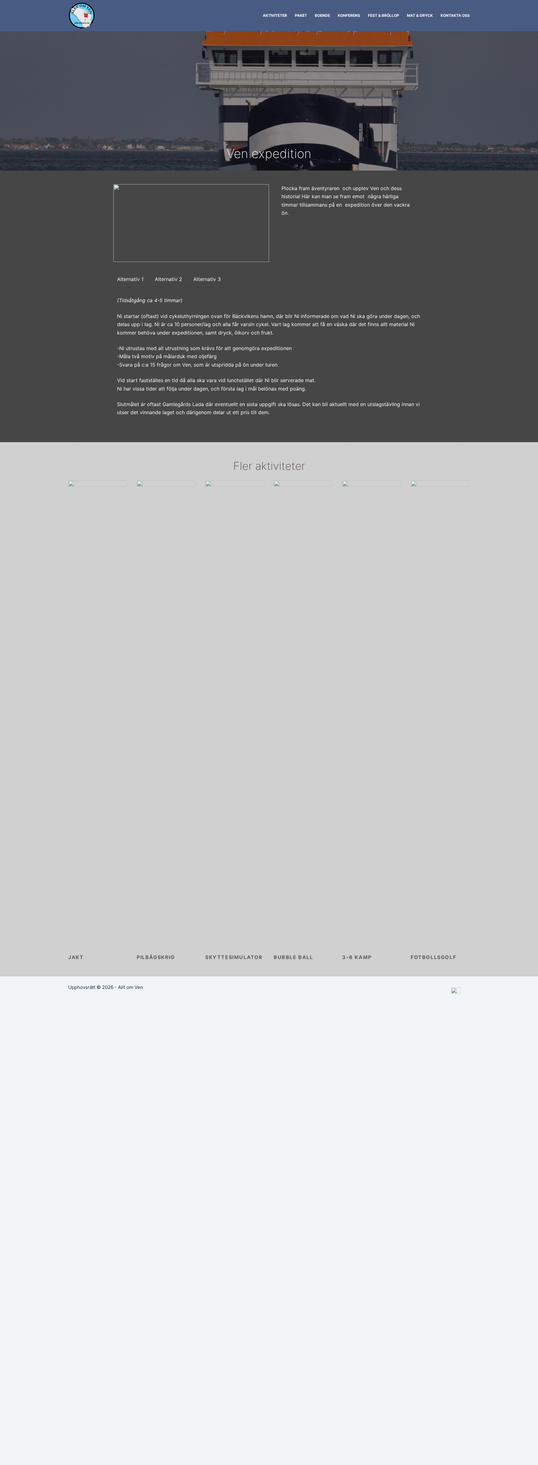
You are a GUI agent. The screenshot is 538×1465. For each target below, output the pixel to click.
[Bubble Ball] (303, 713)
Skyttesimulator (234, 957)
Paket (301, 15)
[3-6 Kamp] (371, 713)
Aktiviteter (275, 15)
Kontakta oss (455, 15)
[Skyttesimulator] (234, 713)
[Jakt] (97, 713)
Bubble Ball (293, 957)
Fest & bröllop (383, 15)
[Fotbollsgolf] (440, 713)
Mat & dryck (420, 15)
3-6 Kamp (357, 957)
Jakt (75, 957)
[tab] (130, 279)
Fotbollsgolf (433, 957)
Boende (322, 15)
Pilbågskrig (156, 957)
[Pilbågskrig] (166, 713)
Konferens (349, 15)
